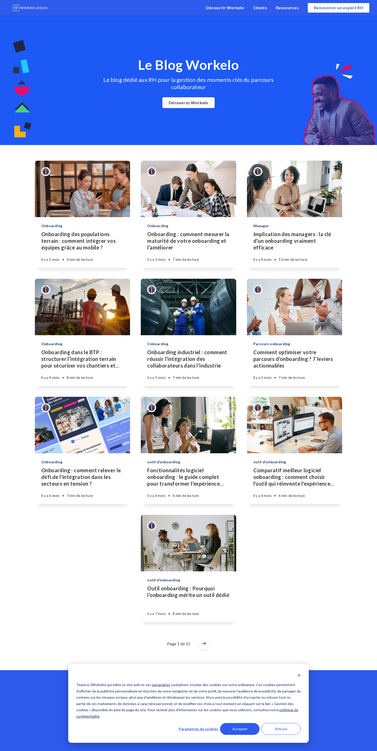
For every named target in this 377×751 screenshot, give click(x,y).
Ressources (287, 7)
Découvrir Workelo (225, 7)
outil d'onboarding (163, 462)
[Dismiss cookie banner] (299, 675)
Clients (260, 7)
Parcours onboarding (271, 344)
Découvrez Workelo (188, 102)
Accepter (239, 729)
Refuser (281, 729)
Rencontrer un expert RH (338, 7)
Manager (261, 226)
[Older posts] (204, 644)
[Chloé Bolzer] (45, 171)
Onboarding (51, 226)
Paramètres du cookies (198, 729)
